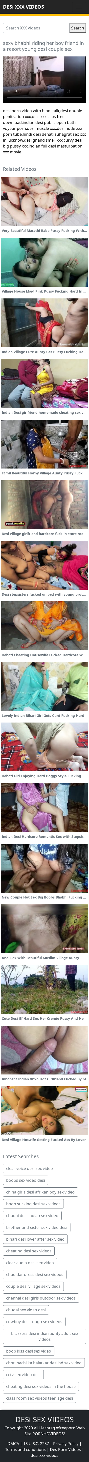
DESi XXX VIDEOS (23, 6)
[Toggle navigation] (79, 7)
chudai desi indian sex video (32, 1215)
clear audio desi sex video (30, 1262)
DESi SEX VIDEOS (44, 1419)
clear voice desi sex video (29, 1168)
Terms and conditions (25, 1449)
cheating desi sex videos (28, 1251)
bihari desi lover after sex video (35, 1239)
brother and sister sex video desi (36, 1227)
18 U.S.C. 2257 (36, 1443)
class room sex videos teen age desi (39, 1398)
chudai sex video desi (26, 1310)
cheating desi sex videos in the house (41, 1386)
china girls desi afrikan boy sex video (40, 1192)
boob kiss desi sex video (28, 1351)
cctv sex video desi (23, 1374)
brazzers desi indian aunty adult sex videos (44, 1336)
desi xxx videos (44, 1455)
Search (77, 28)
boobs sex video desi (25, 1180)
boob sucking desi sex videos (33, 1204)
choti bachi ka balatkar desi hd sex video (44, 1363)
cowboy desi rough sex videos (34, 1321)
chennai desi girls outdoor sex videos (41, 1298)
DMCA (13, 1443)
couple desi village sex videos (33, 1286)
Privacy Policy (65, 1443)
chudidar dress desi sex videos (34, 1274)
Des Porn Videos (65, 1449)
